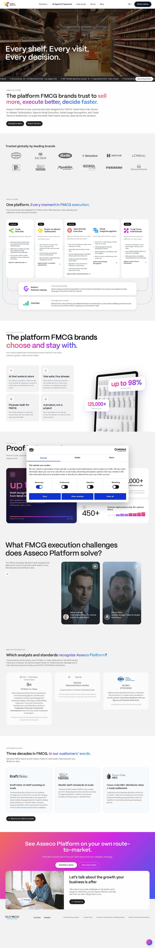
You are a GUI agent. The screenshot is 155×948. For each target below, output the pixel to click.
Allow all (110, 496)
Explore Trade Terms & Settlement (131, 262)
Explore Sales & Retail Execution (78, 274)
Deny (45, 496)
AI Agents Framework (62, 4)
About (93, 4)
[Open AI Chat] (149, 942)
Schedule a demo (15, 124)
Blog (102, 4)
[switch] (65, 487)
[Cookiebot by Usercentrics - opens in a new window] (116, 450)
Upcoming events (144, 79)
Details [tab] (77, 458)
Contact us (78, 902)
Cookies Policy (87, 917)
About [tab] (111, 458)
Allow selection (77, 496)
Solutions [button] (43, 4)
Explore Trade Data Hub (17, 262)
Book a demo (142, 4)
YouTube (37, 917)
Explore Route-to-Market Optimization (46, 264)
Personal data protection (71, 917)
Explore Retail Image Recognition (100, 262)
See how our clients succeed (22, 819)
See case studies (89, 865)
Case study (81, 4)
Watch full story (34, 124)
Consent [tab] (43, 458)
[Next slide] (7, 574)
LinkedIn (47, 917)
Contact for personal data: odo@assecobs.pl (110, 917)
